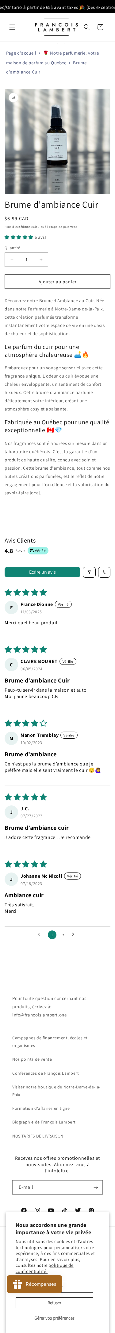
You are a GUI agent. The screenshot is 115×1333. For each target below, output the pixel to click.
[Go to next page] (75, 934)
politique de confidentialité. (45, 1268)
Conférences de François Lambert (45, 1073)
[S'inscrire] (95, 1187)
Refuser (54, 1303)
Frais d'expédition (18, 227)
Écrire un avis (42, 572)
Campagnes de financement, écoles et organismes (50, 1041)
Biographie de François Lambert (44, 1122)
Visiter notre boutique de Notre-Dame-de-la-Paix (56, 1090)
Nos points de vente (32, 1059)
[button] (12, 27)
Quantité (12, 247)
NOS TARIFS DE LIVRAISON (37, 1136)
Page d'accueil (21, 53)
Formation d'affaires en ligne (41, 1108)
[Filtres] (89, 572)
